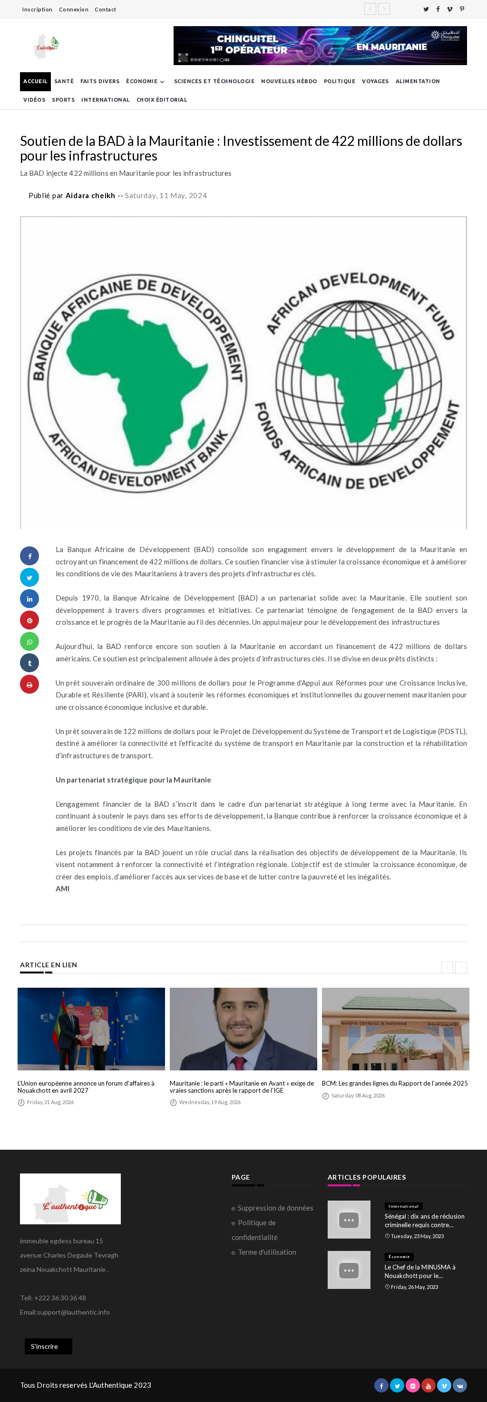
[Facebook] (437, 9)
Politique (340, 81)
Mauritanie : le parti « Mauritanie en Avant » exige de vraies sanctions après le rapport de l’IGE (242, 1087)
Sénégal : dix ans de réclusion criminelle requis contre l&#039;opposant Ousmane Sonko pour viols (425, 1220)
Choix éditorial (161, 100)
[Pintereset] (462, 9)
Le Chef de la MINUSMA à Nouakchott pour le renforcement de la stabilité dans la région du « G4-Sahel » (424, 1271)
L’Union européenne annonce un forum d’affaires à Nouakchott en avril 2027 (86, 1087)
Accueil (35, 81)
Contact (106, 9)
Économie (141, 81)
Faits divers (99, 81)
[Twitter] (426, 9)
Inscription (37, 9)
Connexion (74, 9)
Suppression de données (275, 1207)
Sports (63, 100)
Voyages (375, 81)
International (105, 100)
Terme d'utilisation (267, 1252)
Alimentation (418, 81)
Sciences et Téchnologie (214, 81)
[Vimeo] (450, 9)
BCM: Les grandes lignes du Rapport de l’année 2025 (395, 1083)
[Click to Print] (29, 684)
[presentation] (447, 967)
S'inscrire (44, 1346)
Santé (64, 81)
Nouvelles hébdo (289, 81)
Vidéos (34, 100)
